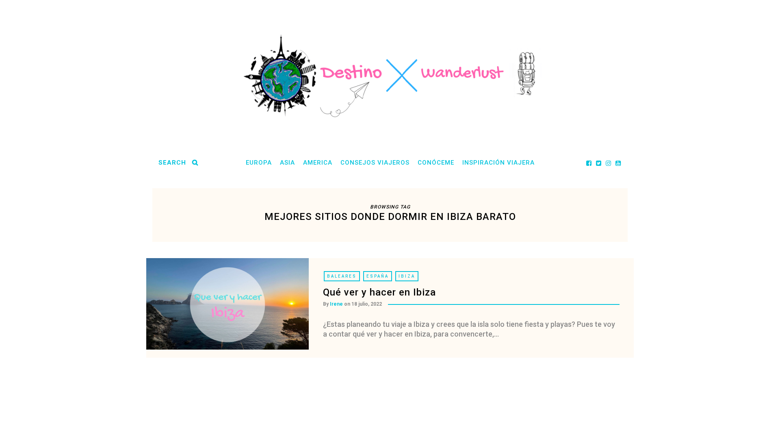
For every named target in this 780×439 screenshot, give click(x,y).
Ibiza (407, 276)
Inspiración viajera (498, 162)
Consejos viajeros (375, 162)
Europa (259, 162)
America (317, 162)
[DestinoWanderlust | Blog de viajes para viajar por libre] (390, 75)
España (377, 276)
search (172, 162)
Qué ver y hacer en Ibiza (379, 292)
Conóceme (436, 162)
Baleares (342, 276)
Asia (287, 162)
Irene (336, 304)
